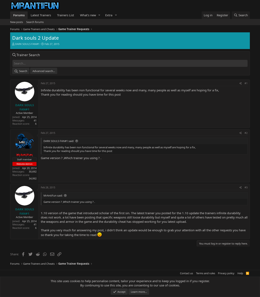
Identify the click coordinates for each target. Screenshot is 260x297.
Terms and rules (205, 273)
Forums (19, 15)
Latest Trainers (41, 15)
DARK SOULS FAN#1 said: (58, 141)
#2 (246, 133)
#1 (246, 83)
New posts (16, 22)
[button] (99, 15)
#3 (246, 187)
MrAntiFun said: (53, 195)
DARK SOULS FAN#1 (27, 44)
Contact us (186, 273)
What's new (88, 15)
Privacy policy (226, 273)
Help (240, 273)
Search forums (35, 22)
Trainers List (65, 15)
